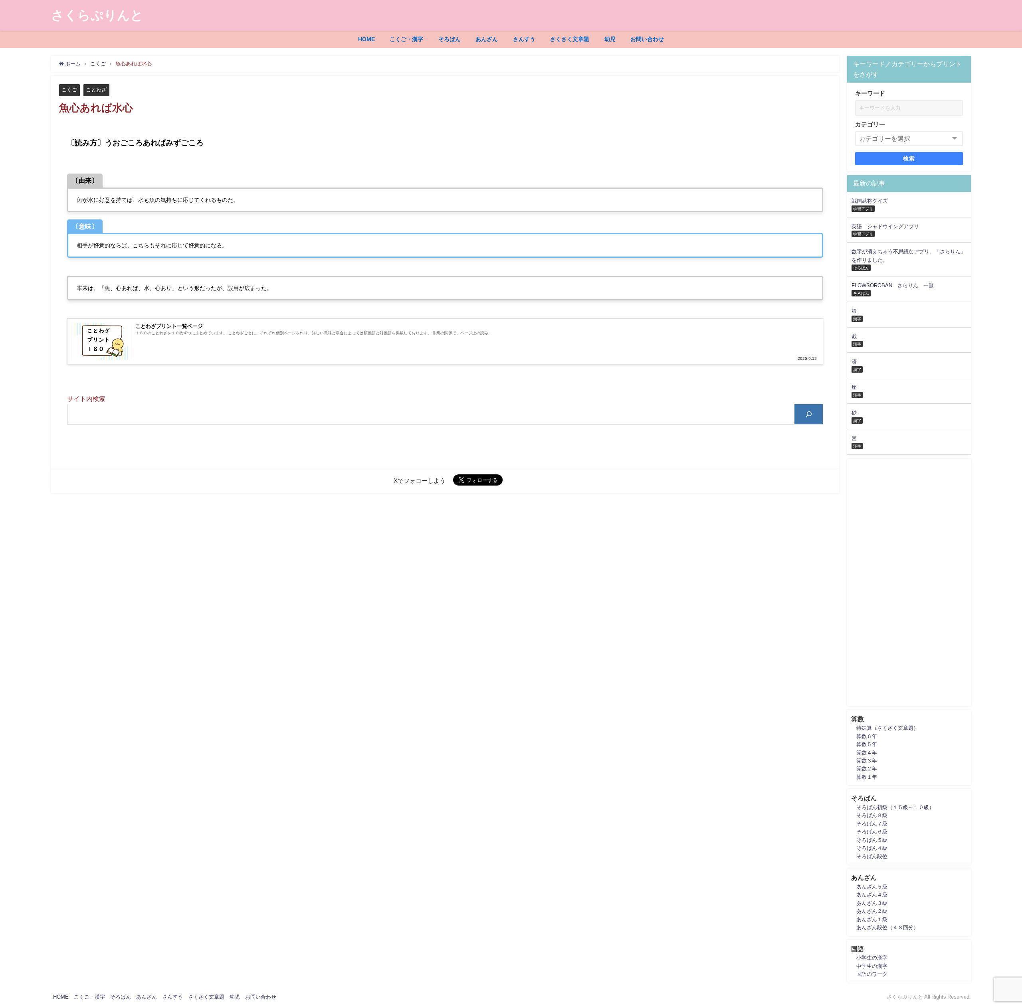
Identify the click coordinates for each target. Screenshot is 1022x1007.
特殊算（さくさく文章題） (887, 728)
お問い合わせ (647, 39)
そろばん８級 (871, 815)
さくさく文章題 (569, 39)
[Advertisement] (909, 582)
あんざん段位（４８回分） (887, 927)
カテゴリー (870, 124)
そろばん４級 (871, 848)
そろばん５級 (871, 840)
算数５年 (866, 744)
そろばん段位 (871, 856)
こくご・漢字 (406, 39)
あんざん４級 (871, 894)
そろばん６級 (871, 831)
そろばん (449, 39)
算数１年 (866, 777)
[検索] (808, 414)
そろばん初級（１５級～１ (887, 807)
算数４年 (866, 752)
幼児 (610, 39)
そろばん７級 (871, 823)
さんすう (524, 39)
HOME (366, 39)
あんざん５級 (871, 886)
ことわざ (96, 89)
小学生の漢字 (871, 957)
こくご (69, 89)
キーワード (870, 93)
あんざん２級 (871, 911)
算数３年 (866, 760)
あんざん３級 (871, 903)
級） (929, 807)
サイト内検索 (86, 398)
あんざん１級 (871, 919)
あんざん (486, 39)
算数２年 (866, 768)
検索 (909, 158)
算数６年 (866, 736)
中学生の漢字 (871, 966)
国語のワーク (871, 974)
